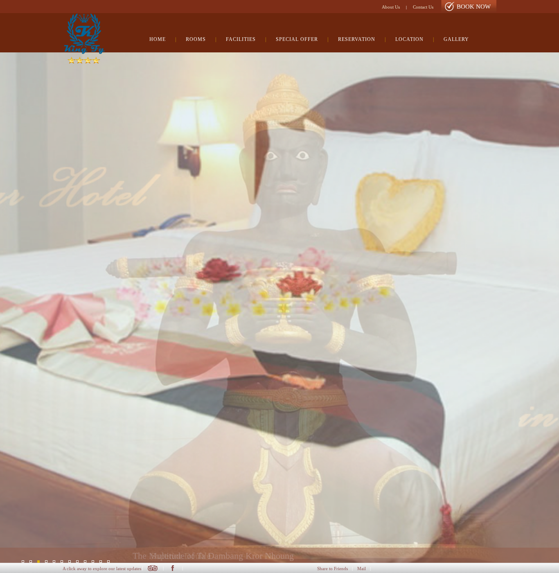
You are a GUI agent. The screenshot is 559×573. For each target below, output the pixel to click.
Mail (361, 568)
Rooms (196, 39)
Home (157, 39)
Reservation (356, 39)
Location (409, 39)
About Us (391, 7)
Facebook (172, 568)
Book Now (474, 6)
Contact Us (423, 7)
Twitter (153, 568)
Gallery (456, 39)
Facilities (241, 39)
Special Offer (297, 39)
